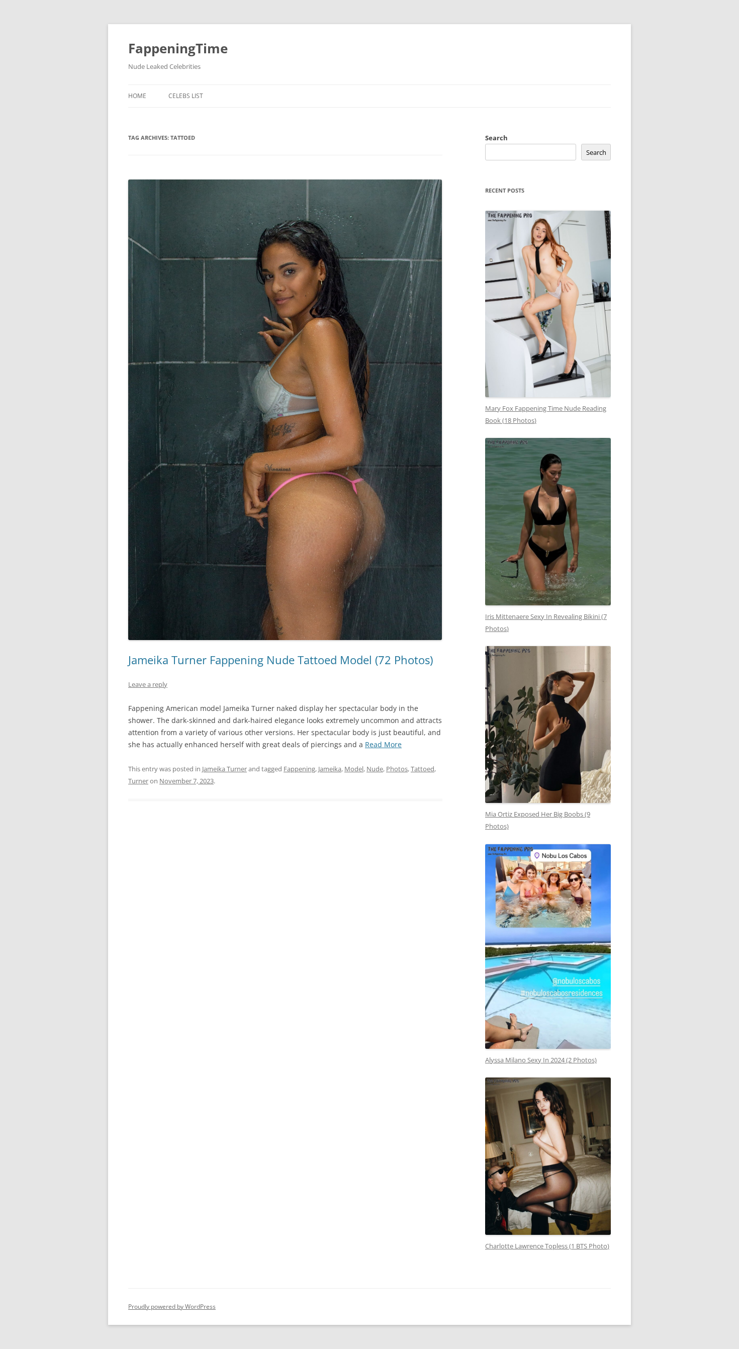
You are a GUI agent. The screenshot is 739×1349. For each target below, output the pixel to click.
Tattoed (422, 768)
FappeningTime (178, 48)
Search (496, 137)
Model (353, 768)
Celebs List (185, 96)
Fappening (299, 768)
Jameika (329, 768)
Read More (383, 744)
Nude (374, 768)
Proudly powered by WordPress (172, 1306)
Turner (138, 780)
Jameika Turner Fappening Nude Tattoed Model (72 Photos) (280, 659)
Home (137, 96)
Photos (397, 768)
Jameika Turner (224, 768)
